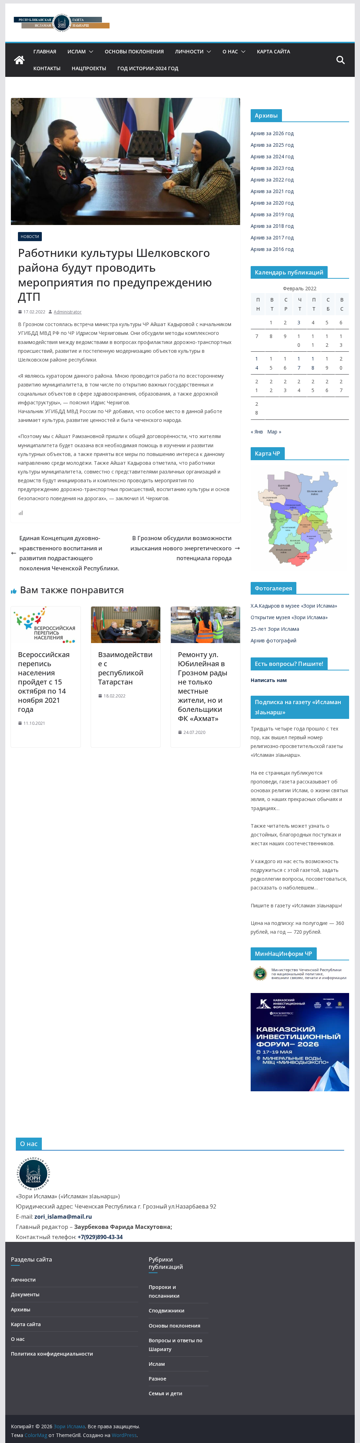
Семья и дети (165, 1393)
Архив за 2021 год (272, 191)
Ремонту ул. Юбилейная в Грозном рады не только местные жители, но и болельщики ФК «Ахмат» (202, 686)
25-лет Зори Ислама (275, 628)
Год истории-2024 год (147, 68)
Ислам (77, 51)
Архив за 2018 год (272, 226)
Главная (44, 51)
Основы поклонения (134, 51)
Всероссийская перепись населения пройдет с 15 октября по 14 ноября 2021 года (44, 682)
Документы (25, 1294)
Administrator (68, 312)
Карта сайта (273, 51)
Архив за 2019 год (272, 214)
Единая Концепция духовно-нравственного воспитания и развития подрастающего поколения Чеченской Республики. (69, 553)
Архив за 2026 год (272, 133)
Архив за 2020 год (272, 202)
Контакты (46, 68)
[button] (90, 52)
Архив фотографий (273, 640)
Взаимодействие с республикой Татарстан (125, 668)
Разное (157, 1378)
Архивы (20, 1309)
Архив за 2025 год (272, 144)
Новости (30, 236)
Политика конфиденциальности (52, 1353)
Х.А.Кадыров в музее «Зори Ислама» (294, 605)
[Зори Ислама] (19, 60)
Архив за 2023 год (272, 168)
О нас (230, 51)
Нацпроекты (89, 68)
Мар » (274, 431)
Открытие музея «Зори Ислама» (289, 617)
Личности (189, 51)
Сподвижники (167, 1310)
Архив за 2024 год (272, 156)
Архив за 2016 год (272, 249)
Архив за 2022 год (272, 179)
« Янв (257, 431)
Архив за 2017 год (272, 237)
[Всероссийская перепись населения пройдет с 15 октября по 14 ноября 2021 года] (45, 611)
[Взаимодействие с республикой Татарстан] (125, 611)
